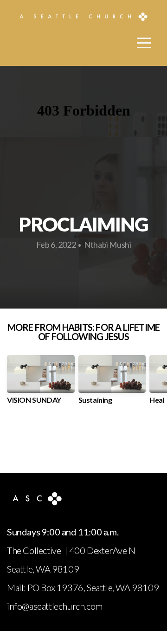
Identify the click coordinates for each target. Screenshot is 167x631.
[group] (41, 383)
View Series (83, 439)
